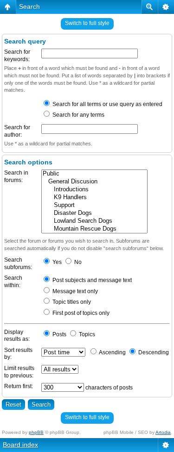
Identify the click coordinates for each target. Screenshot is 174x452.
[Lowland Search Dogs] (94, 221)
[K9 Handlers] (94, 197)
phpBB (36, 432)
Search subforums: (18, 263)
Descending (153, 352)
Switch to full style (87, 23)
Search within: (13, 282)
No (77, 262)
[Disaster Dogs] (94, 213)
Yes (56, 262)
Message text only (74, 291)
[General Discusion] (94, 182)
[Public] (94, 174)
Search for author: (17, 131)
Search (29, 6)
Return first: (18, 386)
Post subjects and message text (91, 280)
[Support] (94, 205)
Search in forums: (16, 176)
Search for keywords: (17, 56)
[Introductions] (94, 190)
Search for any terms (77, 115)
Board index (20, 444)
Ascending (112, 352)
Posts (58, 334)
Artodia (163, 432)
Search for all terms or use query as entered (106, 104)
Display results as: (17, 336)
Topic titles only (71, 302)
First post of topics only (80, 313)
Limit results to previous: (19, 372)
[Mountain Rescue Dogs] (94, 229)
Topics (86, 334)
